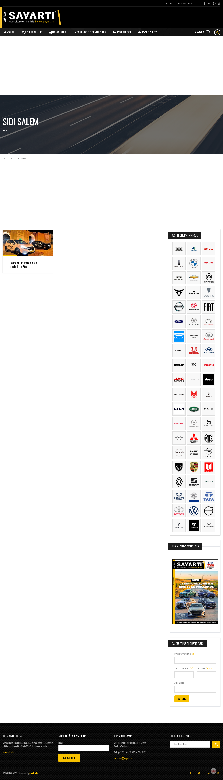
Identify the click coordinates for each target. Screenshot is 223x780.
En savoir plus (9, 752)
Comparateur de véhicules (91, 32)
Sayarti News (123, 32)
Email (60, 743)
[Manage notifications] (213, 771)
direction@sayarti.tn (123, 758)
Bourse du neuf (33, 32)
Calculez (182, 698)
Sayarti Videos (149, 32)
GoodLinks (33, 773)
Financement (59, 32)
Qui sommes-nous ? (185, 3)
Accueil (169, 3)
